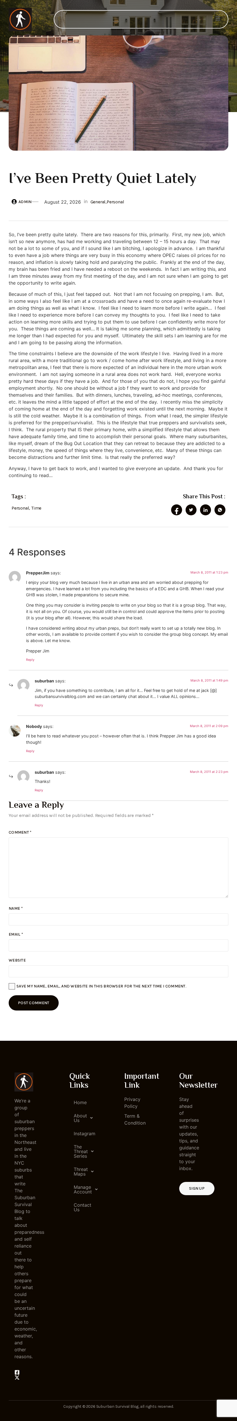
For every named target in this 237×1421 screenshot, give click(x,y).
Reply (30, 660)
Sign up (197, 1188)
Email (16, 934)
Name (16, 908)
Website (17, 960)
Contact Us (81, 1207)
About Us (80, 1118)
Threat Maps (81, 1171)
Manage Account (81, 1189)
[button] (78, 1118)
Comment (20, 832)
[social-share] (176, 509)
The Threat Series (81, 1151)
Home (80, 1102)
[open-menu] (218, 19)
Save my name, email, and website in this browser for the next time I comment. (101, 986)
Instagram (81, 1133)
